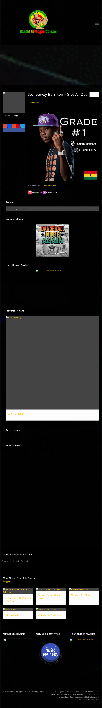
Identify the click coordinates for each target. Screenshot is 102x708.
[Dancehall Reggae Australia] (51, 23)
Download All (34, 102)
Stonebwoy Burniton (48, 185)
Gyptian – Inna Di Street (49, 614)
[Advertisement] (51, 65)
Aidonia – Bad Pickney (81, 595)
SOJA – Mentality (16, 413)
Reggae (17, 116)
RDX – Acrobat (12, 614)
